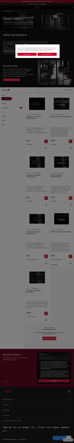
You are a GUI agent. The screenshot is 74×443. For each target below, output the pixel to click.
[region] (37, 51)
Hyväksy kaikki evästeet (47, 54)
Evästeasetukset (27, 54)
